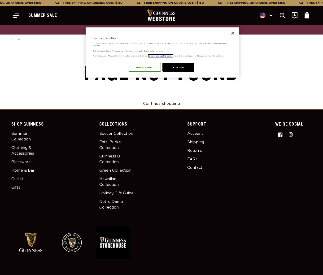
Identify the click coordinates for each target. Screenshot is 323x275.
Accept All (178, 67)
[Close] (232, 33)
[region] (162, 52)
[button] (16, 15)
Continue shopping (161, 103)
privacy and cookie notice (161, 56)
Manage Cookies (144, 67)
